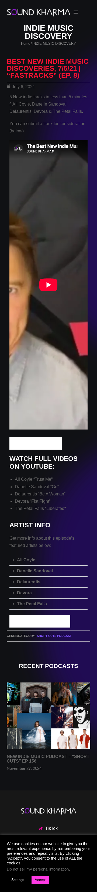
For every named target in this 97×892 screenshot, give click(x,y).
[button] (48, 560)
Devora (24, 593)
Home (25, 44)
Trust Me (43, 479)
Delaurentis (28, 582)
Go (54, 486)
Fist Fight (40, 501)
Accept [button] (40, 880)
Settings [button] (17, 880)
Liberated (55, 508)
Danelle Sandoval (35, 571)
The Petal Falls (32, 604)
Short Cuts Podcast (54, 635)
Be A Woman (51, 494)
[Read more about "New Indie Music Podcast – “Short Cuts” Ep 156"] (48, 715)
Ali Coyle (26, 560)
